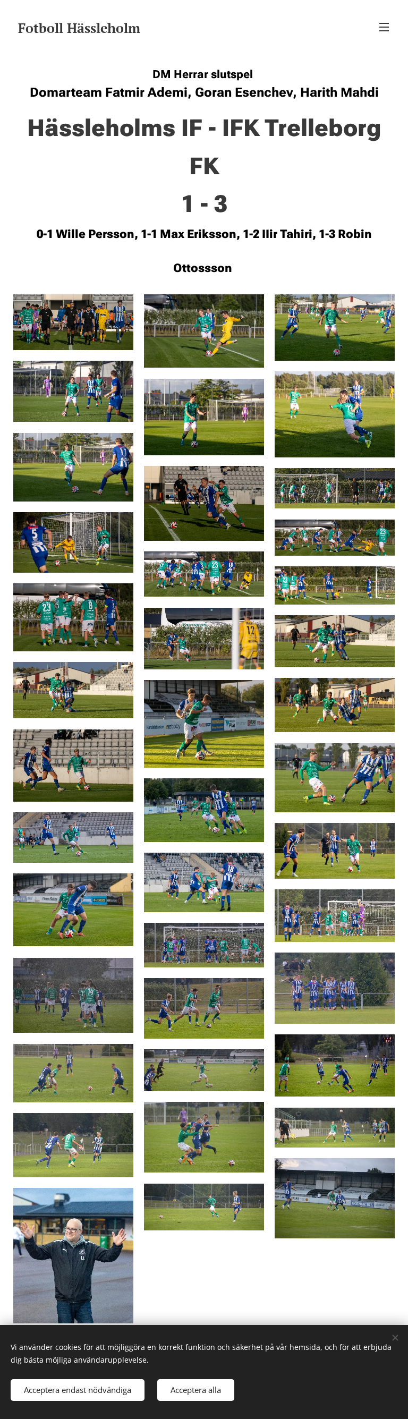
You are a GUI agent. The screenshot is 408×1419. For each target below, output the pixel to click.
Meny (384, 26)
